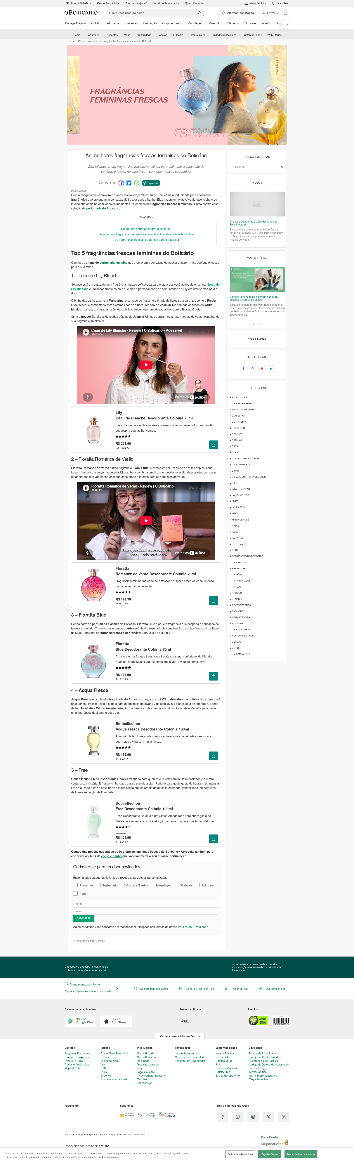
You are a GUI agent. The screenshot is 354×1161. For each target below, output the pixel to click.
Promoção (150, 23)
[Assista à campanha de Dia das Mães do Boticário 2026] (257, 204)
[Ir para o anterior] (283, 24)
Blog (139, 1068)
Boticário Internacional (113, 1079)
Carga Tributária (258, 1079)
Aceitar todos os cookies (301, 1154)
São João (237, 611)
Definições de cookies (240, 1154)
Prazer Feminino (246, 403)
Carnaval (238, 440)
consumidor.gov (258, 1068)
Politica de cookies (108, 1157)
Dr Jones (105, 1075)
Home (76, 35)
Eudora (104, 1057)
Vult (102, 1064)
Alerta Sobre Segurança (263, 1075)
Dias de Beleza (241, 464)
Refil (218, 1064)
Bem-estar (238, 415)
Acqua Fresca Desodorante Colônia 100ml (152, 726)
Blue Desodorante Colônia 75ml (143, 646)
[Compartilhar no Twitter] (129, 183)
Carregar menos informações (177, 1036)
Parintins (238, 537)
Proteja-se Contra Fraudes (265, 1057)
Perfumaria (112, 23)
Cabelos (233, 23)
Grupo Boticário (107, 3)
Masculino (215, 23)
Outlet (95, 23)
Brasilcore (239, 427)
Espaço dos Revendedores (249, 476)
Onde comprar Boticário (151, 1075)
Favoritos (282, 3)
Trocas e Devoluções (77, 1064)
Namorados (243, 580)
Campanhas (243, 653)
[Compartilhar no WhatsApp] (137, 183)
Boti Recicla (222, 1057)
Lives (235, 501)
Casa (235, 446)
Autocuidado (144, 35)
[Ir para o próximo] (287, 24)
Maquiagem (195, 23)
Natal (235, 525)
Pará (235, 531)
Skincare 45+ (244, 629)
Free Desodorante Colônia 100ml (144, 805)
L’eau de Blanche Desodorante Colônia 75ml (154, 415)
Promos (237, 592)
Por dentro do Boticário (247, 556)
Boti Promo (239, 421)
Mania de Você (240, 519)
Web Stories (274, 35)
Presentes (131, 23)
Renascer (238, 598)
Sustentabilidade (252, 35)
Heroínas (242, 562)
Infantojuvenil (197, 35)
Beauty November (243, 409)
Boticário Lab (144, 1083)
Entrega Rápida (75, 23)
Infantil (265, 23)
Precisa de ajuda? (136, 3)
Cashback (143, 1079)
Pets (82, 893)
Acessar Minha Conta (270, 13)
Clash (236, 452)
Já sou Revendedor (186, 1053)
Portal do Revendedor (166, 3)
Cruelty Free (223, 1072)
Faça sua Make (146, 1072)
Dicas (235, 470)
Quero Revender (194, 3)
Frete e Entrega (74, 1061)
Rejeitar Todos (269, 1154)
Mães (239, 574)
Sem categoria (241, 617)
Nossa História (145, 1053)
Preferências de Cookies (263, 1061)
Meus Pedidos (257, 3)
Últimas (236, 641)
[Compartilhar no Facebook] (121, 183)
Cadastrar (84, 918)
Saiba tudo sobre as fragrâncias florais (146, 228)
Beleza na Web (109, 1061)
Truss (103, 1072)
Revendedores (241, 605)
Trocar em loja (239, 988)
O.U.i (103, 1068)
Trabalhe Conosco (148, 1064)
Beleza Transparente (228, 1075)
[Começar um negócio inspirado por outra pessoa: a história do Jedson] (257, 279)
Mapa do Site (72, 1068)
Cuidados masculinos (223, 35)
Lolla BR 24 (239, 507)
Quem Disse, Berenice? (114, 1053)
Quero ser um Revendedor (190, 1057)
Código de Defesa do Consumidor (269, 1064)
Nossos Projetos (225, 1053)
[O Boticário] (81, 12)
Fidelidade (143, 1061)
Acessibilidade (79, 3)
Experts (237, 482)
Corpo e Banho (172, 23)
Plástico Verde (224, 1061)
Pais (238, 586)
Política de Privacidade (193, 927)
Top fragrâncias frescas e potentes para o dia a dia (146, 239)
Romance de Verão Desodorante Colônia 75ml (156, 570)
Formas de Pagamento (78, 1057)
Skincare (250, 23)
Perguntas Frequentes (78, 1053)
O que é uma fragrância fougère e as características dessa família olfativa (146, 234)
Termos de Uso (258, 1072)
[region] (177, 1154)
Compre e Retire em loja (199, 988)
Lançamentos (240, 495)
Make (127, 35)
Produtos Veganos (226, 1068)
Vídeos (236, 647)
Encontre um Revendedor (190, 1061)
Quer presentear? (276, 988)
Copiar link (153, 183)
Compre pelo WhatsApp (154, 988)
